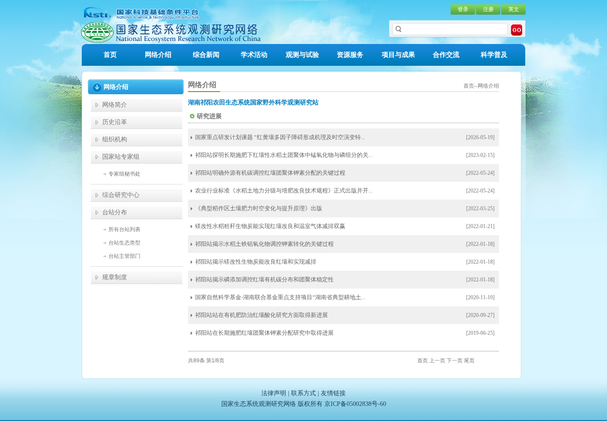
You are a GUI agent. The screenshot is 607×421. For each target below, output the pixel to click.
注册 (488, 9)
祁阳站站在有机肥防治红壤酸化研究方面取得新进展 (261, 315)
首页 (110, 54)
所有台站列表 (124, 229)
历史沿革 (114, 122)
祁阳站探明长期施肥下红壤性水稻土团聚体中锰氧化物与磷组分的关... (283, 155)
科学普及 (494, 54)
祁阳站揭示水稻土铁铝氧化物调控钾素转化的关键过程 (264, 244)
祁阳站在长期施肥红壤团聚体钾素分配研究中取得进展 (264, 332)
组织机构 (114, 139)
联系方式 (303, 393)
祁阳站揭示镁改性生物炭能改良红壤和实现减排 (255, 261)
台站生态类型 (124, 243)
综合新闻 (206, 54)
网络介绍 (158, 54)
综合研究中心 (121, 195)
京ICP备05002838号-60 (355, 404)
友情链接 (333, 393)
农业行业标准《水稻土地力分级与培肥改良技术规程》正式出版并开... (283, 190)
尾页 (469, 360)
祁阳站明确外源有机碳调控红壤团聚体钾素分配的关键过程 (270, 172)
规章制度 (114, 277)
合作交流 (446, 54)
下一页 (455, 360)
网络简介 (114, 104)
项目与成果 (398, 54)
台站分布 (114, 212)
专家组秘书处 (124, 174)
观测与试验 (302, 54)
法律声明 (273, 393)
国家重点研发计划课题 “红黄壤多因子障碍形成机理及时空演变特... (280, 137)
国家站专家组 (121, 156)
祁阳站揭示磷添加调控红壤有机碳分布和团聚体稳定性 (264, 279)
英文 (513, 9)
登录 (463, 9)
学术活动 (254, 54)
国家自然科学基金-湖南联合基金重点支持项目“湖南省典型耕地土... (280, 297)
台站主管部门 (124, 256)
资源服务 (350, 54)
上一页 (437, 360)
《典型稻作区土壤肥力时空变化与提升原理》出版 (258, 208)
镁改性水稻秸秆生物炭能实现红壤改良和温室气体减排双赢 (270, 226)
